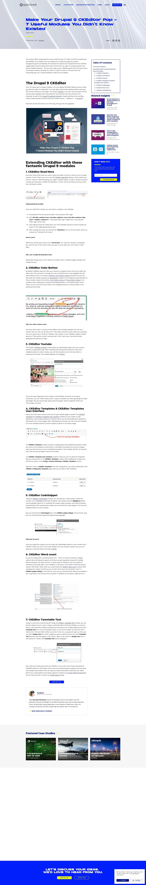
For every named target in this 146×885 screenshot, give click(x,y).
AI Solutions (68, 5)
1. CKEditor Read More (102, 73)
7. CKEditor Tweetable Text (103, 90)
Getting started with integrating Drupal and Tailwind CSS (112, 148)
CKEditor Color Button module (59, 275)
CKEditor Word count (69, 567)
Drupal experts (55, 675)
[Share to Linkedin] (116, 41)
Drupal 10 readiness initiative (51, 96)
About (107, 5)
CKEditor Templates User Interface (47, 417)
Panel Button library (73, 280)
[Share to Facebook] (119, 41)
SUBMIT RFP (82, 877)
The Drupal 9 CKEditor (99, 66)
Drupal (58, 5)
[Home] (28, 4)
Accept (123, 880)
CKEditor (61, 91)
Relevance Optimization (85, 5)
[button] (113, 41)
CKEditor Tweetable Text (66, 623)
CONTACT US (64, 877)
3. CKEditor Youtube (101, 78)
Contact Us (117, 4)
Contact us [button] (56, 681)
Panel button (54, 278)
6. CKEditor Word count (102, 88)
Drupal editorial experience (77, 673)
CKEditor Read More (61, 177)
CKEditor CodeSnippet (40, 498)
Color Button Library (57, 280)
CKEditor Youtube (40, 347)
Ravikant (41, 40)
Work (100, 5)
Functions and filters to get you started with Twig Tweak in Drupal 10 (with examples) (113, 118)
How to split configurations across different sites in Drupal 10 (113, 133)
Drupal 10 (80, 98)
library (62, 354)
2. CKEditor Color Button (103, 75)
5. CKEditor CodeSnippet (103, 85)
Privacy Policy (134, 873)
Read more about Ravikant (42, 711)
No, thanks (136, 880)
